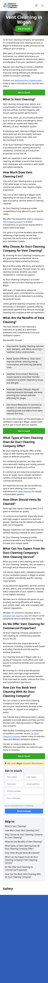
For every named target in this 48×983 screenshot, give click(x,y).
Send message (24, 811)
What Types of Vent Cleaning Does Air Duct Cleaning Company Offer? (22, 847)
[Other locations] (36, 5)
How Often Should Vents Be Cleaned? (22, 852)
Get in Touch (24, 92)
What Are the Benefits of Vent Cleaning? (23, 841)
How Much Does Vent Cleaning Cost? (22, 830)
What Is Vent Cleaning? (15, 826)
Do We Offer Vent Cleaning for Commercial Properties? (19, 868)
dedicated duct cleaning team (28, 80)
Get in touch (24, 28)
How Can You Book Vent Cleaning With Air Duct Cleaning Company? (23, 875)
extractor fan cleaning (13, 615)
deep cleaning (24, 491)
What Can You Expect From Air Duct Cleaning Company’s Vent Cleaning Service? (21, 860)
